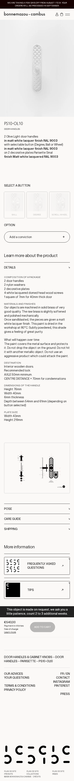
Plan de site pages (58, 772)
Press (65, 694)
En (68, 674)
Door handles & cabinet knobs (28, 657)
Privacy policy (15, 690)
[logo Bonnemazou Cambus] (24, 14)
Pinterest (62, 686)
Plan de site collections (33, 772)
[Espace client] (57, 15)
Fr (62, 674)
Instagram (61, 682)
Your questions (16, 678)
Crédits (36, 776)
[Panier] (61, 15)
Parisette (28, 661)
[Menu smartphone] (67, 14)
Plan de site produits (10, 772)
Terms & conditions (19, 686)
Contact (63, 678)
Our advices (13, 674)
